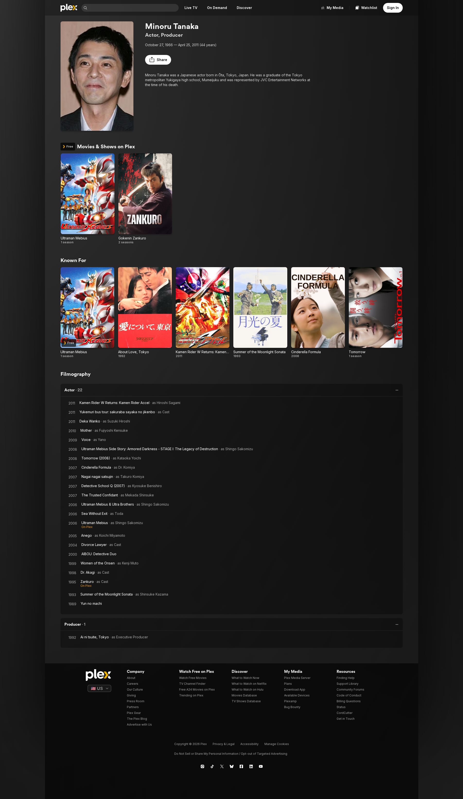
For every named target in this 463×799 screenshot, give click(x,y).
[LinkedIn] (251, 766)
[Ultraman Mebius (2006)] (87, 198)
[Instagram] (202, 766)
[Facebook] (241, 766)
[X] (222, 766)
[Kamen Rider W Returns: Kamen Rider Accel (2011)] (202, 312)
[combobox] (133, 8)
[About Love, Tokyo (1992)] (145, 312)
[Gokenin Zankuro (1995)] (145, 198)
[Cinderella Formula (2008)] (318, 312)
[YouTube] (261, 766)
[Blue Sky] (231, 766)
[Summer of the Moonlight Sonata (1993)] (260, 312)
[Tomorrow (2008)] (375, 312)
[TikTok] (212, 766)
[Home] (69, 8)
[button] (158, 60)
